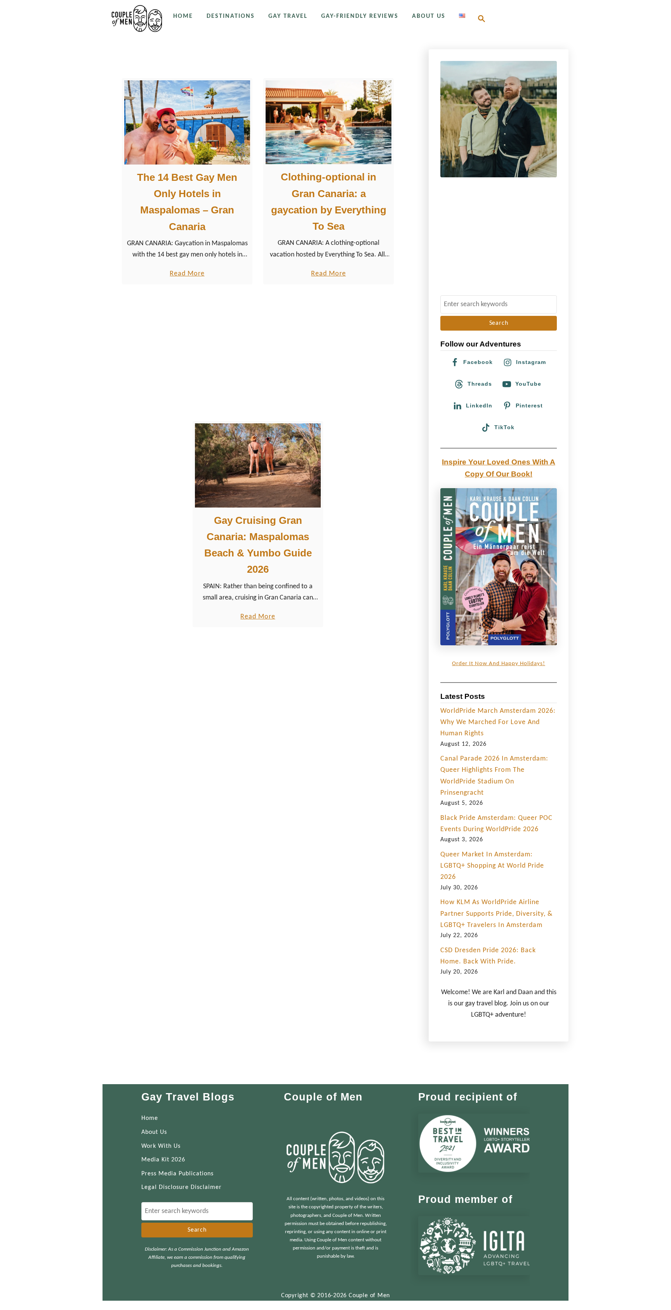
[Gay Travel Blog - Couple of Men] (136, 18)
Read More (187, 274)
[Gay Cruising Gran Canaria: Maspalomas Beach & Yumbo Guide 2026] (258, 465)
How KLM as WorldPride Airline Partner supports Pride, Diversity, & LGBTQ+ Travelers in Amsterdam (496, 914)
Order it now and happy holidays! (498, 664)
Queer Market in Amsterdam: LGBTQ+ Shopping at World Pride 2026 (492, 866)
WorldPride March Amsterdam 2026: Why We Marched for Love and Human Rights (498, 722)
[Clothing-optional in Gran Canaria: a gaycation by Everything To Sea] (329, 122)
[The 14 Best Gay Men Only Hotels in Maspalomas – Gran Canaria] (187, 122)
